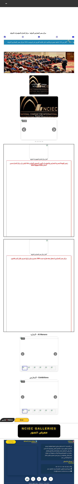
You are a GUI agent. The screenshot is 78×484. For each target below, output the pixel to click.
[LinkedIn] (39, 479)
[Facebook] (51, 479)
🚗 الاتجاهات (10, 442)
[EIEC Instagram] (33, 479)
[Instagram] (45, 479)
